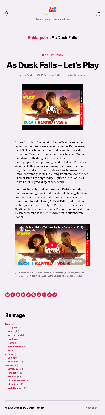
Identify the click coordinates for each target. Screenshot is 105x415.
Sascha (30, 75)
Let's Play (69, 272)
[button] (44, 294)
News (11, 342)
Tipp (10, 350)
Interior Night (58, 272)
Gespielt (12, 327)
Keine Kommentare (77, 75)
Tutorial (12, 376)
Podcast (9, 354)
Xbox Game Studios (51, 275)
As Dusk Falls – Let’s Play (52, 65)
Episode (12, 357)
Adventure (24, 272)
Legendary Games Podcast (29, 407)
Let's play (48, 55)
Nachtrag (13, 339)
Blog (7, 324)
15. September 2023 (50, 75)
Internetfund (15, 335)
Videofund (13, 384)
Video (59, 55)
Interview (13, 361)
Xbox (38, 275)
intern (11, 331)
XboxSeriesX (68, 275)
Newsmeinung (16, 346)
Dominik (47, 272)
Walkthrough (15, 388)
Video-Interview (17, 380)
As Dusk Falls (36, 272)
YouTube (79, 275)
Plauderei (13, 372)
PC (27, 275)
